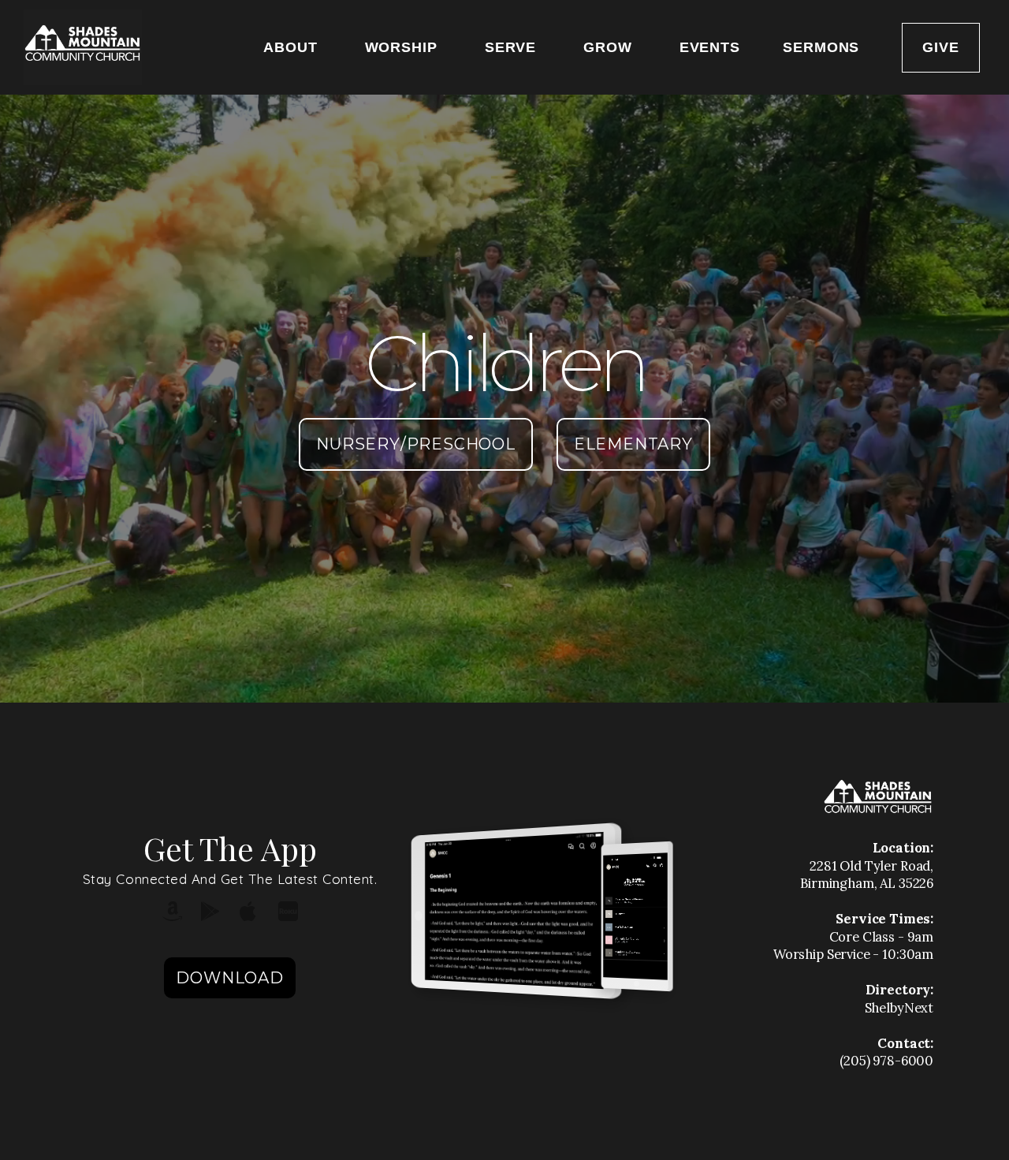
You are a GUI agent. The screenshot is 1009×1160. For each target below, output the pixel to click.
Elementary (633, 444)
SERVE (513, 47)
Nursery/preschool (416, 444)
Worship (403, 47)
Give (940, 47)
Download (229, 977)
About (292, 47)
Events (709, 47)
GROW (610, 47)
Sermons (821, 47)
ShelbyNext (899, 1007)
